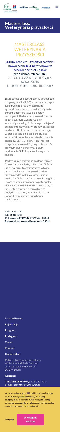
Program (10, 330)
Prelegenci (11, 336)
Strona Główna (13, 318)
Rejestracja (11, 324)
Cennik (9, 342)
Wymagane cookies (30, 419)
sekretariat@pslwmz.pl (27, 384)
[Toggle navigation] (56, 5)
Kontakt (9, 348)
